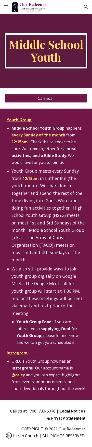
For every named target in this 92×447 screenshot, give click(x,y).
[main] (46, 50)
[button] (6, 6)
